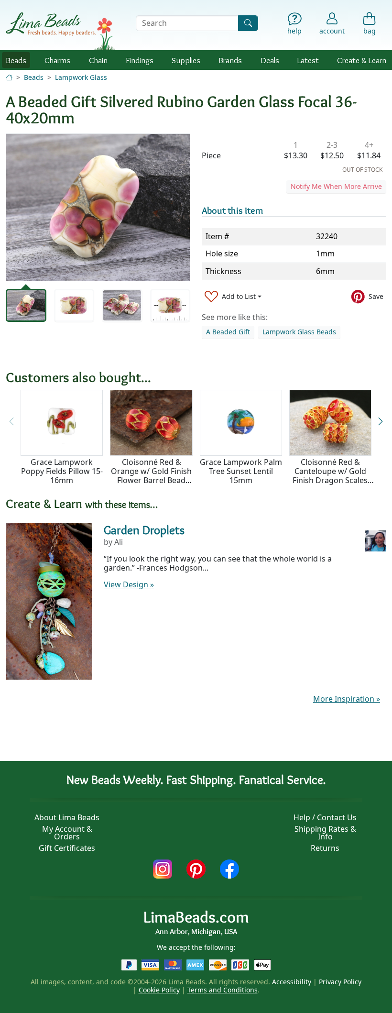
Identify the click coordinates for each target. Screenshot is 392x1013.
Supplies (186, 60)
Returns (325, 848)
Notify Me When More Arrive (336, 186)
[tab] (26, 305)
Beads (16, 60)
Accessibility (291, 981)
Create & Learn (361, 60)
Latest (308, 60)
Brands (230, 60)
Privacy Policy (340, 981)
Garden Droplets (144, 530)
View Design (129, 584)
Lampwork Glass (81, 77)
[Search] (248, 23)
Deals (270, 60)
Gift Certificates (67, 848)
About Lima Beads (66, 817)
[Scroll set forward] (380, 422)
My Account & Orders (67, 833)
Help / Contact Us (325, 817)
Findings (139, 60)
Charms (57, 60)
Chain (98, 60)
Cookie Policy (159, 989)
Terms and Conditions (222, 989)
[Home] (9, 77)
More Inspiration (346, 699)
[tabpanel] (98, 207)
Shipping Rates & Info (325, 833)
